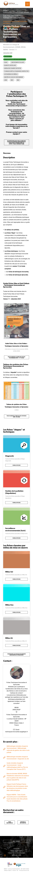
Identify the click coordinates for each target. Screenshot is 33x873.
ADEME (5, 80)
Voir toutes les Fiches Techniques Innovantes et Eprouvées (16, 654)
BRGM (18, 80)
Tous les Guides (7, 56)
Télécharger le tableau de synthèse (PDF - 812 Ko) (16, 416)
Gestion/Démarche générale (11, 74)
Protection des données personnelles (16, 852)
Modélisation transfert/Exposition (12, 68)
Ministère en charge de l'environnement (13, 77)
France (6, 62)
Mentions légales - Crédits (16, 850)
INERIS (12, 80)
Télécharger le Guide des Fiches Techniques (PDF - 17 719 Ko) (16, 357)
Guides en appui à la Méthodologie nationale (16, 12)
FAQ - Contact (16, 841)
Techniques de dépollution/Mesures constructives (16, 71)
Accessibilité (16, 848)
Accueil (5, 10)
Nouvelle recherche (23, 822)
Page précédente (9, 822)
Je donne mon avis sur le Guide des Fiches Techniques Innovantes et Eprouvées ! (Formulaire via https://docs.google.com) (16, 142)
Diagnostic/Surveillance (10, 65)
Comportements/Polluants (17, 62)
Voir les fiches (16, 465)
